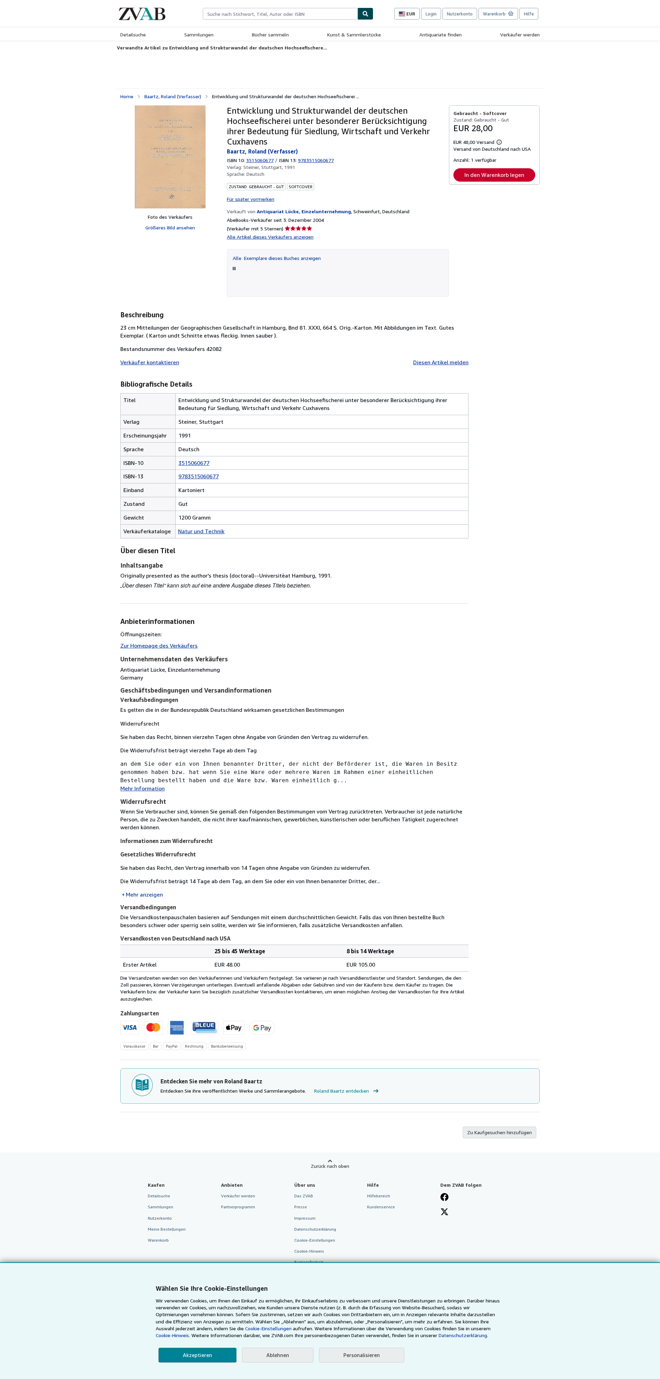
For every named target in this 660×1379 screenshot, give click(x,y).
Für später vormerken (250, 199)
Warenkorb (158, 1240)
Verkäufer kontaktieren (149, 362)
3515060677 (260, 160)
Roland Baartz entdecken (341, 1091)
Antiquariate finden (440, 34)
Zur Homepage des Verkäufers (159, 645)
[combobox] (280, 14)
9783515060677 (198, 476)
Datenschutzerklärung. (463, 1335)
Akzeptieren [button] (197, 1355)
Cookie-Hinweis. (173, 1335)
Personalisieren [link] (361, 1355)
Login (431, 13)
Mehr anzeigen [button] (144, 894)
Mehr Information (142, 788)
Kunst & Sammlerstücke (354, 34)
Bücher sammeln (270, 34)
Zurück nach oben (330, 1166)
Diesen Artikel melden (441, 362)
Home (126, 96)
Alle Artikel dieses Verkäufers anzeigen (270, 237)
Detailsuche (133, 34)
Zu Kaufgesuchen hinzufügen (499, 1132)
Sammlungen (198, 34)
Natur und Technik (201, 531)
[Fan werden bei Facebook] (444, 1197)
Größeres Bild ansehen (170, 227)
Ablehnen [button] (277, 1355)
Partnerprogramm (238, 1206)
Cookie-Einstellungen (268, 1328)
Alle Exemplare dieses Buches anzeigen (277, 258)
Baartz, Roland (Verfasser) (172, 96)
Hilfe (529, 13)
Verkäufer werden (520, 34)
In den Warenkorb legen (494, 174)
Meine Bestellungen (167, 1229)
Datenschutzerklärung (315, 1229)
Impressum (305, 1218)
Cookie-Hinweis (309, 1251)
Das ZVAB (303, 1195)
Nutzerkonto (460, 13)
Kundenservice (381, 1206)
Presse (300, 1206)
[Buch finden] (365, 14)
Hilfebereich (378, 1195)
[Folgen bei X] (444, 1212)
